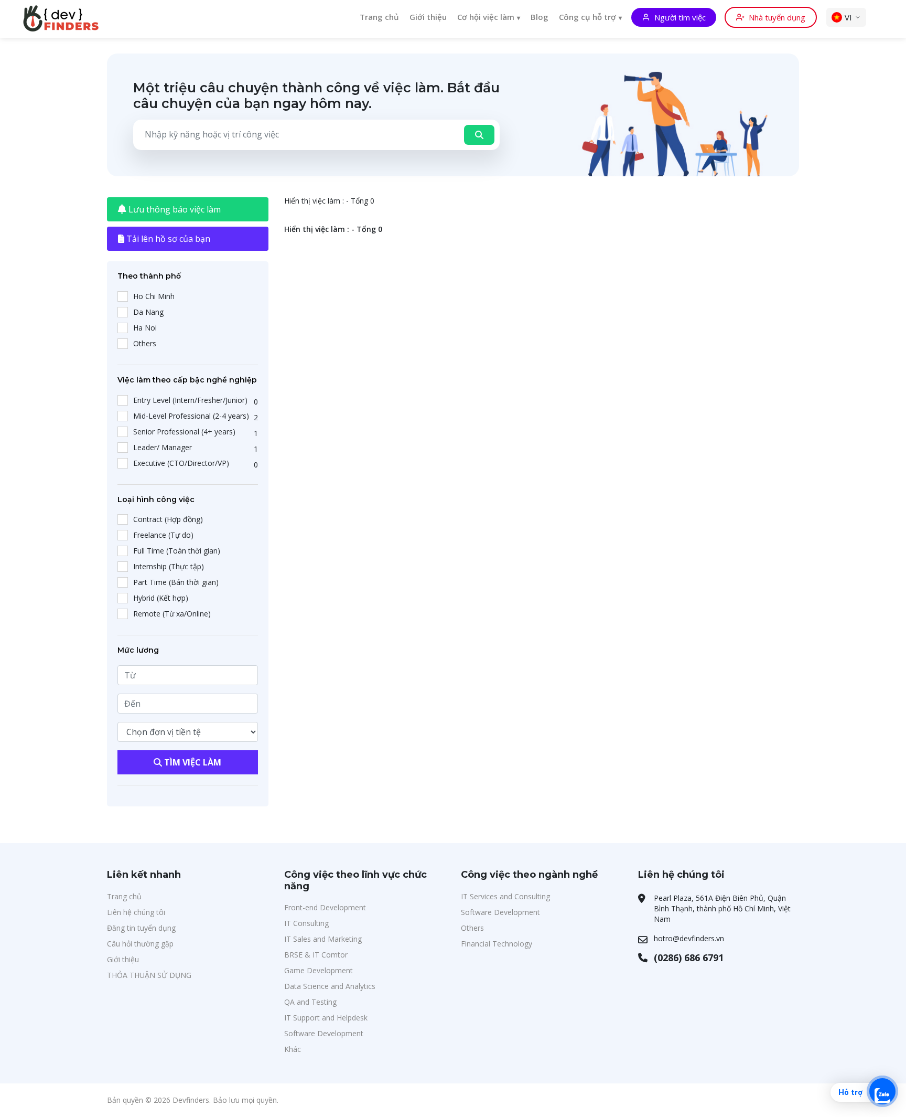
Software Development (323, 1033)
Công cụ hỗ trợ (587, 17)
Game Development (318, 970)
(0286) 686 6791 (689, 957)
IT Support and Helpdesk (326, 1018)
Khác (292, 1049)
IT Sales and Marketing (323, 939)
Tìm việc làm (191, 762)
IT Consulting (306, 923)
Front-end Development (325, 907)
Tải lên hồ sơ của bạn (167, 238)
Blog (539, 17)
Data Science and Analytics (329, 986)
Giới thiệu (428, 17)
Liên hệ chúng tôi (136, 912)
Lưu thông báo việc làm (173, 209)
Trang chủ (379, 17)
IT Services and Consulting (505, 896)
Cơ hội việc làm (485, 17)
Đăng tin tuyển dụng (141, 928)
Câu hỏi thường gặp (140, 944)
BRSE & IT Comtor (316, 955)
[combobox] (295, 134)
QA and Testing (310, 1002)
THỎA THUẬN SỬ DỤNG (149, 975)
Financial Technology (496, 944)
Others (472, 928)
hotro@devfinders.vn (689, 938)
